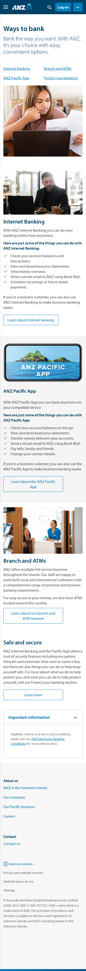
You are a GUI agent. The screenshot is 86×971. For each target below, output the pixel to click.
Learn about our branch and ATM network (33, 616)
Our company (14, 797)
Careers (9, 816)
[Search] (49, 7)
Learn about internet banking (30, 320)
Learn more (33, 694)
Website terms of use (18, 881)
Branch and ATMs (57, 68)
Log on (63, 7)
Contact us (11, 843)
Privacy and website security (23, 873)
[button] (78, 7)
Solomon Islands (20, 864)
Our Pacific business (19, 806)
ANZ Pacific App (16, 78)
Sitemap (9, 890)
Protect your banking (61, 78)
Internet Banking (16, 68)
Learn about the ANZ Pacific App (33, 484)
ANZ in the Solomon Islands (25, 787)
